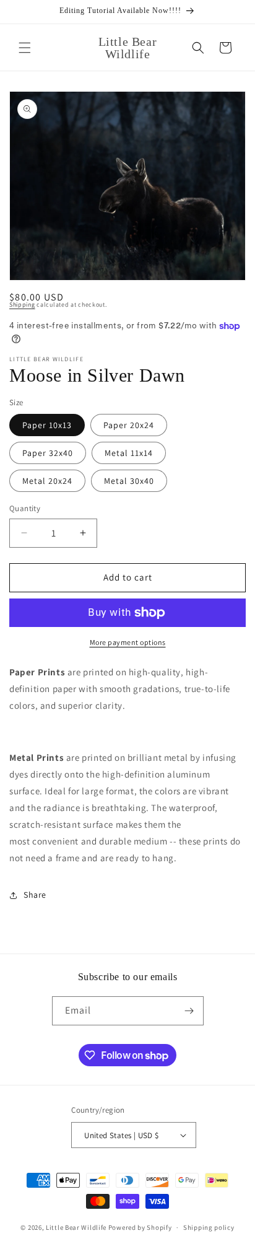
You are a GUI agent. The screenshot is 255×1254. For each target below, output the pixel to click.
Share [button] (35, 894)
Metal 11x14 (129, 452)
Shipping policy (209, 1227)
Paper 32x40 (47, 452)
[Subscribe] (189, 1010)
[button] (24, 47)
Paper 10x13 (47, 425)
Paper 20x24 (128, 425)
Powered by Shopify (140, 1227)
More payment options (128, 642)
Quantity (24, 508)
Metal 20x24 (47, 480)
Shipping (22, 304)
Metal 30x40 (129, 480)
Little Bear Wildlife (77, 1227)
